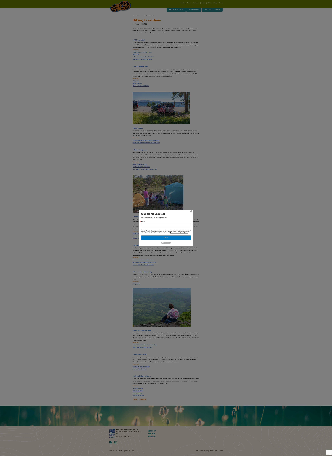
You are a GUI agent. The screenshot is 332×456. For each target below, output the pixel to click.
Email (143, 221)
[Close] (191, 211)
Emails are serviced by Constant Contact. (179, 232)
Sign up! (166, 237)
